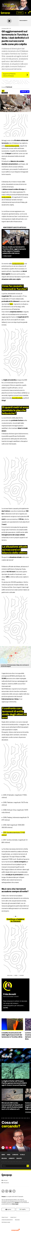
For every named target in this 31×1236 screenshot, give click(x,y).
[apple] (8, 1209)
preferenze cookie (6, 1222)
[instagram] (6, 1191)
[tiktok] (3, 1191)
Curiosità (15, 1154)
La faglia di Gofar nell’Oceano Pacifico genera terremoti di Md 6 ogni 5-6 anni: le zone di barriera (14, 1083)
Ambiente (11, 1158)
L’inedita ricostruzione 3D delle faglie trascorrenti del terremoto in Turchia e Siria (12, 1035)
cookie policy (13, 1217)
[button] (25, 12)
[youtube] (10, 1191)
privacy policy (5, 1217)
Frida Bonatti (9, 994)
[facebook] (14, 1191)
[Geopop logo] (5, 12)
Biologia (4, 1158)
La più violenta (6, 197)
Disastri (19, 1158)
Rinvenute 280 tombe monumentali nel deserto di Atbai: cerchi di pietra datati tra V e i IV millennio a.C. (12, 1106)
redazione (17, 1219)
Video (8, 1154)
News (3, 1154)
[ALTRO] (5, 1007)
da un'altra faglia (17, 398)
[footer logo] (15, 1175)
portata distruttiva (18, 263)
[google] (22, 1209)
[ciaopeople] (15, 1230)
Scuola (22, 1154)
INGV (11, 304)
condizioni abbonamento (7, 1219)
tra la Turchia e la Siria (12, 146)
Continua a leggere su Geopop (15, 920)
